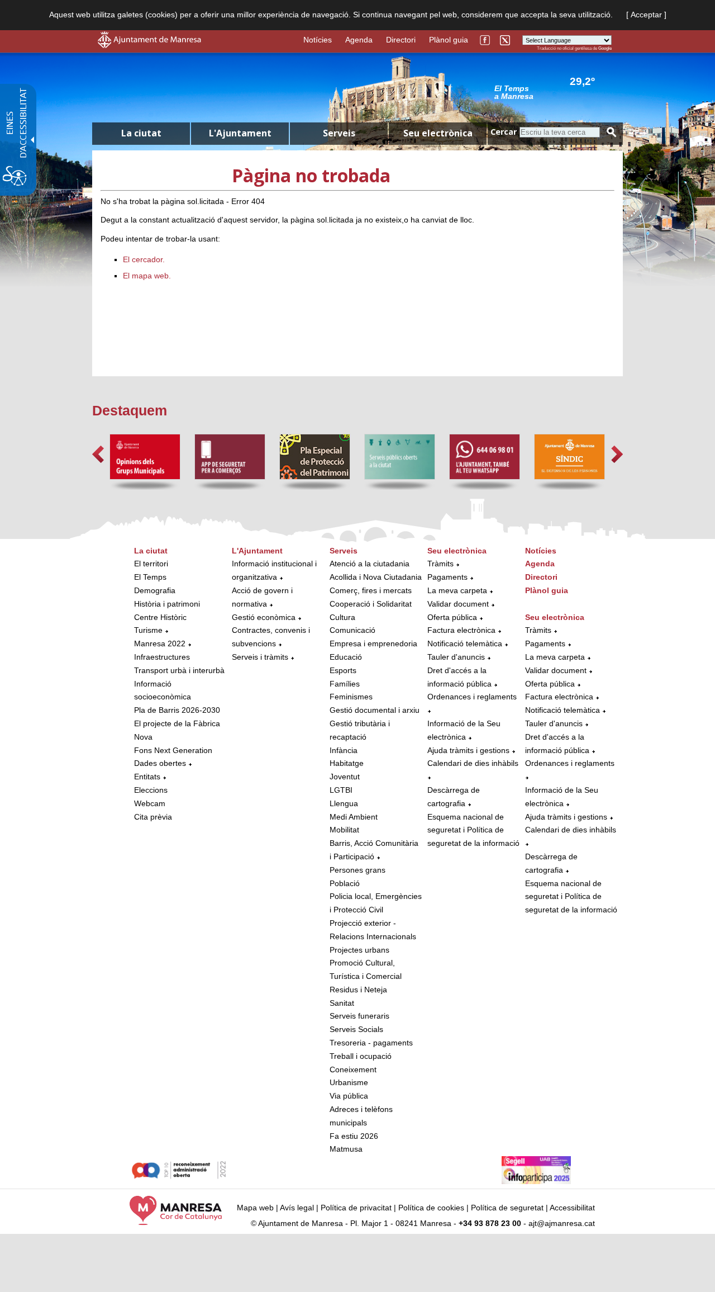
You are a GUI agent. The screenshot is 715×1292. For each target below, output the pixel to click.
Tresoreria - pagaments (371, 1042)
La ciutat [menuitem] (141, 133)
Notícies (317, 39)
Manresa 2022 (159, 643)
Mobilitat (344, 829)
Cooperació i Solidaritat (371, 603)
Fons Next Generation (173, 750)
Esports (343, 670)
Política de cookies (431, 1207)
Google (605, 48)
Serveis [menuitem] (339, 133)
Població (345, 883)
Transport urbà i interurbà (179, 670)
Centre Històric (160, 617)
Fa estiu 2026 (354, 1136)
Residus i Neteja (358, 989)
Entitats (147, 776)
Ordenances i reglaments (472, 696)
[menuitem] (180, 684)
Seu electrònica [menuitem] (438, 133)
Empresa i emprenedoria (373, 643)
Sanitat (342, 1002)
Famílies (345, 683)
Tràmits (440, 563)
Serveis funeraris (359, 1015)
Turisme (148, 630)
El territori (151, 563)
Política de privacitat (356, 1207)
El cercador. (144, 259)
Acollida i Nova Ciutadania (376, 576)
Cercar (503, 131)
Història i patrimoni (167, 603)
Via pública (349, 1095)
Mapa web (255, 1207)
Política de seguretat (507, 1207)
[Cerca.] (612, 132)
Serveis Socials (356, 1029)
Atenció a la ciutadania (369, 563)
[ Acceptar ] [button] (646, 14)
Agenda (359, 39)
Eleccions (151, 789)
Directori (401, 39)
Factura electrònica (461, 630)
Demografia (154, 590)
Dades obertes (161, 763)
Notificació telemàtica (464, 643)
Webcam (149, 803)
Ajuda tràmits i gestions (468, 750)
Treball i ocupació (361, 1056)
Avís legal (297, 1207)
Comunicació (352, 630)
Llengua (344, 803)
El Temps (150, 576)
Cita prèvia (153, 816)
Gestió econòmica (263, 617)
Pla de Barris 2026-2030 (177, 710)
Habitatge (347, 763)
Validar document (458, 603)
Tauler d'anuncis (456, 656)
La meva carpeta (457, 590)
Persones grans (357, 869)
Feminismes (351, 696)
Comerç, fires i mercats (371, 590)
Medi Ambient (354, 816)
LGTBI (341, 789)
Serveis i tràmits (260, 656)
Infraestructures (162, 656)
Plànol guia (448, 39)
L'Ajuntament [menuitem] (240, 133)
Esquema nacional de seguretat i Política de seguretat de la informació (473, 830)
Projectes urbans (359, 949)
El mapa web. (147, 275)
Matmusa (346, 1148)
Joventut (345, 776)
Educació (346, 656)
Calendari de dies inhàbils (472, 763)
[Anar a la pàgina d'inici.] (149, 45)
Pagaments (447, 576)
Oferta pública (452, 617)
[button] (98, 454)
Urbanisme (349, 1082)
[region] (553, 91)
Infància (344, 750)
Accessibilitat (572, 1207)
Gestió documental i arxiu (375, 710)
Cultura (342, 617)
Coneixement (353, 1069)
